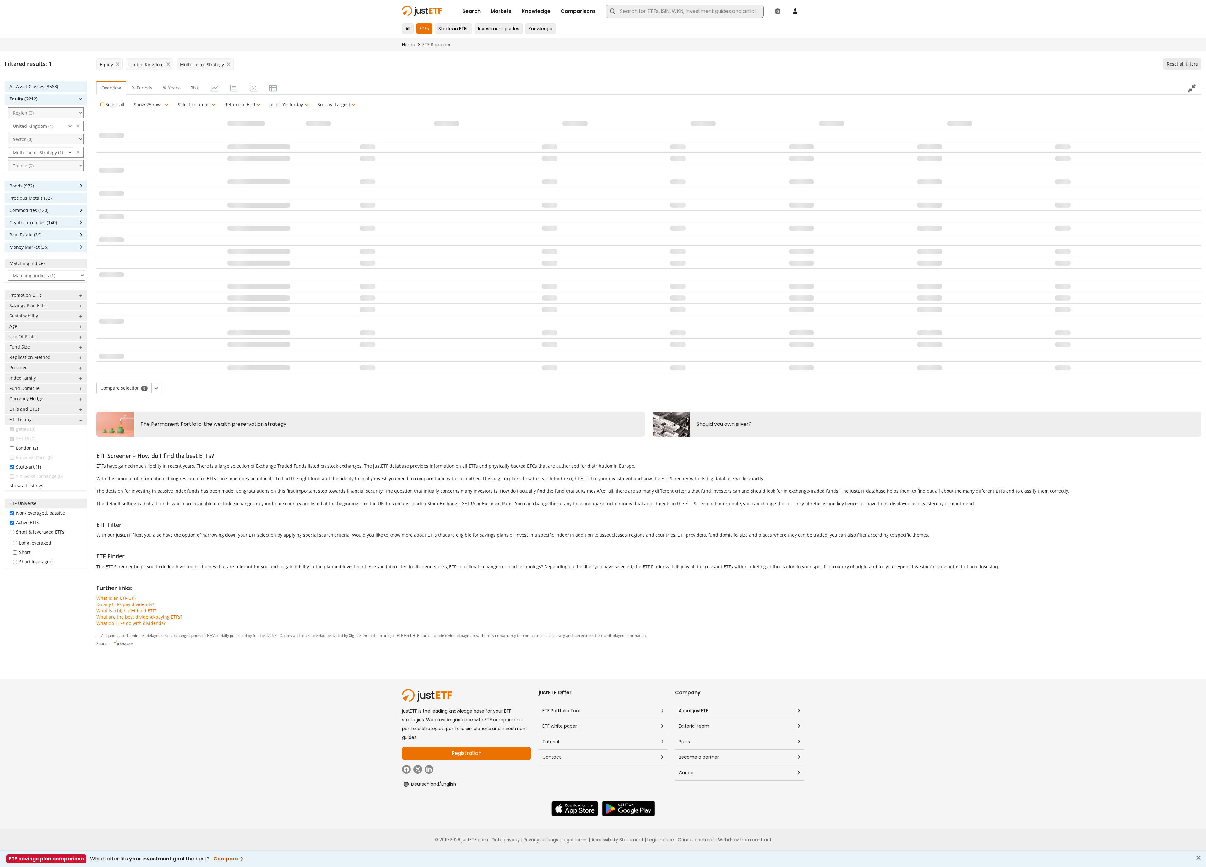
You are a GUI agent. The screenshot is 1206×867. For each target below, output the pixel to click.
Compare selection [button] (122, 388)
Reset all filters (1182, 64)
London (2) (27, 448)
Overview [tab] (111, 88)
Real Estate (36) (25, 235)
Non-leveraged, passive (40, 513)
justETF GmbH (402, 635)
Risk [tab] (194, 88)
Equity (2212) (23, 99)
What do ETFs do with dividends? (131, 623)
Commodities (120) (28, 210)
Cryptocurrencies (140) (33, 222)
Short (24, 552)
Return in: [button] (240, 104)
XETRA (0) (25, 439)
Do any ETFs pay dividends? (125, 604)
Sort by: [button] (334, 104)
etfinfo (376, 635)
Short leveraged (35, 562)
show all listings (26, 486)
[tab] (213, 88)
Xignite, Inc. (359, 635)
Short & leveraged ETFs (40, 532)
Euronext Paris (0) (34, 457)
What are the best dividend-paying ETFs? (139, 617)
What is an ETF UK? (116, 598)
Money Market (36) (28, 247)
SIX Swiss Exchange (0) (39, 476)
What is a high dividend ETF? (126, 611)
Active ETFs (27, 522)
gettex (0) (25, 429)
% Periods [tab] (142, 88)
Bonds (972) (21, 186)
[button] (78, 126)
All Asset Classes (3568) (33, 86)
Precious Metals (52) (30, 198)
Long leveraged (35, 543)
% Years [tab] (171, 88)
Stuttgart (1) (28, 467)
